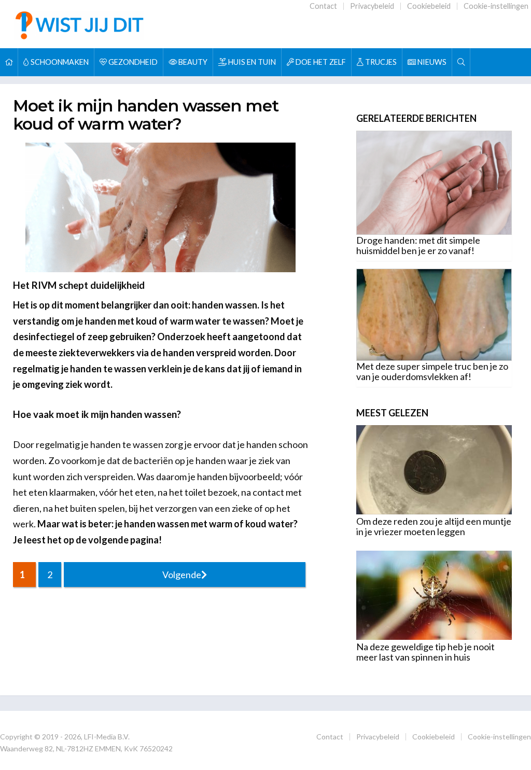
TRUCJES (380, 62)
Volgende (181, 574)
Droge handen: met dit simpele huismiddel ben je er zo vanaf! (418, 245)
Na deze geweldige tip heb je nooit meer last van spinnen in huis (425, 652)
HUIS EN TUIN (251, 62)
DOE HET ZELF (320, 62)
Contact (323, 6)
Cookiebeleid (429, 6)
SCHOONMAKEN (59, 62)
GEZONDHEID (132, 62)
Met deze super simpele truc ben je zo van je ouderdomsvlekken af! (432, 371)
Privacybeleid (372, 6)
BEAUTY (192, 62)
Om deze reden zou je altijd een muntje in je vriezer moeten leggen (433, 526)
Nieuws (431, 62)
